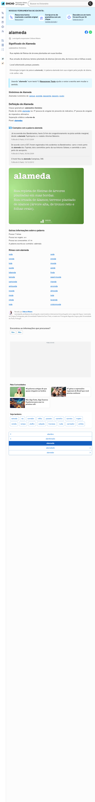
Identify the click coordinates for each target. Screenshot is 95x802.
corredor (30, 419)
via (22, 419)
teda (52, 295)
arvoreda (54, 286)
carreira (69, 419)
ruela (61, 424)
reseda (11, 291)
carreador (70, 424)
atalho (32, 424)
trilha (40, 419)
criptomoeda (55, 304)
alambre (50, 434)
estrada (14, 419)
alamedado (50, 448)
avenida (39, 96)
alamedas (18, 120)
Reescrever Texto (48, 81)
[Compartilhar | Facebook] (86, 32)
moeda (53, 263)
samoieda (13, 282)
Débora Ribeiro (27, 312)
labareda (12, 272)
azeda (52, 268)
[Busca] (90, 3)
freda (52, 272)
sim (12, 332)
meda (11, 295)
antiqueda (13, 286)
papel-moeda (55, 277)
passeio (55, 96)
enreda (53, 259)
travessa (51, 424)
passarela (47, 96)
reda (10, 304)
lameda (12, 277)
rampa (23, 424)
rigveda (53, 282)
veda (11, 254)
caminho (59, 419)
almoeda (54, 291)
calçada (41, 424)
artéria (80, 424)
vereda (11, 259)
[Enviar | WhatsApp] (90, 32)
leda (10, 263)
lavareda (53, 300)
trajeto (78, 419)
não (19, 332)
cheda (11, 300)
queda (11, 268)
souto (61, 96)
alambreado (50, 439)
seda (52, 254)
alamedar (26, 111)
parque (32, 96)
